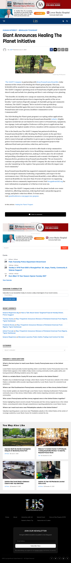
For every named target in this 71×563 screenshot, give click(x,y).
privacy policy (39, 550)
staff (11, 50)
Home (7, 517)
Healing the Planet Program (24, 204)
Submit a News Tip (27, 520)
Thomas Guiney (8, 319)
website (54, 119)
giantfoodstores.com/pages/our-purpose (24, 196)
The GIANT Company (13, 82)
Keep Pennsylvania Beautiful (47, 82)
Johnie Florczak (8, 331)
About (15, 517)
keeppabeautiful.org (55, 181)
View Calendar (7, 280)
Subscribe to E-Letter (44, 520)
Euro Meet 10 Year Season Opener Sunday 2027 (27, 276)
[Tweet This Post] (55, 49)
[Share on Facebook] (51, 49)
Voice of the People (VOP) (57, 517)
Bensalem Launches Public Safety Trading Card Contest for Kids (41, 337)
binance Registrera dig (11, 313)
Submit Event (41, 517)
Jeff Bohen (7, 453)
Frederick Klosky (9, 325)
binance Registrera (9, 337)
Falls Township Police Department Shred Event (27, 262)
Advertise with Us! (27, 517)
